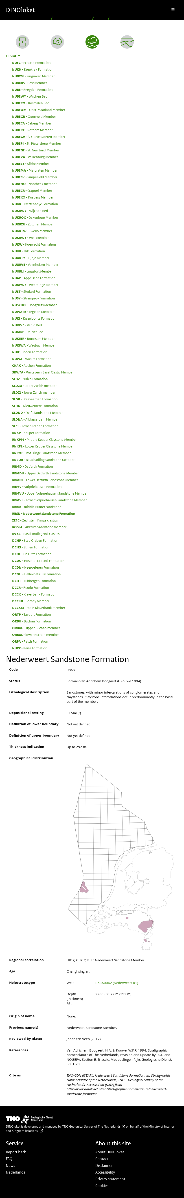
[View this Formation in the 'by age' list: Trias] (57, 42)
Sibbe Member (30, 163)
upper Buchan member (36, 628)
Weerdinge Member (35, 284)
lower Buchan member (35, 634)
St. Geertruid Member (35, 150)
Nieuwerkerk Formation (35, 406)
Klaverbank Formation (34, 594)
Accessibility (105, 1172)
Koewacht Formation (34, 244)
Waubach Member (34, 345)
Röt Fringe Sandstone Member (41, 453)
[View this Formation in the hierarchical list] (22, 42)
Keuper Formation (31, 432)
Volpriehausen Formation (37, 486)
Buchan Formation (31, 621)
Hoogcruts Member (34, 305)
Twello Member (32, 231)
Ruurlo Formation (30, 587)
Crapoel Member (32, 190)
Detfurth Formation (32, 466)
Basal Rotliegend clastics (35, 533)
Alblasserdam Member (35, 419)
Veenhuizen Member (35, 264)
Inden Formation (29, 352)
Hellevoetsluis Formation (36, 574)
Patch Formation (30, 641)
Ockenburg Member (35, 217)
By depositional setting (72, 18)
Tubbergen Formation (34, 580)
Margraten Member (34, 170)
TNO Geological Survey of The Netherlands (91, 1126)
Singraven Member (33, 76)
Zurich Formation (30, 379)
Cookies (101, 1185)
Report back (16, 1152)
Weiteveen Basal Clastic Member (43, 372)
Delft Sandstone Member (37, 412)
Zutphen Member (33, 224)
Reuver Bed (27, 332)
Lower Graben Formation (35, 426)
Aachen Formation (31, 365)
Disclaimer (104, 1165)
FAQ (9, 1158)
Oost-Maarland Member (38, 109)
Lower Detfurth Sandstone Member (45, 480)
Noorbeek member (34, 183)
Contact (101, 1158)
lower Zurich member (33, 392)
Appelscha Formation (33, 278)
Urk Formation (28, 251)
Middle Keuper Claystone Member (44, 439)
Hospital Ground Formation (38, 560)
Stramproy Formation (33, 298)
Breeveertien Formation (35, 399)
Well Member (30, 237)
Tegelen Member (33, 311)
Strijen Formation (30, 547)
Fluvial (101, 18)
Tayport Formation (31, 614)
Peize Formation (29, 648)
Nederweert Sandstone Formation (43, 513)
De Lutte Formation (32, 554)
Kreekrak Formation (32, 69)
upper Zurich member (34, 385)
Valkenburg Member (35, 157)
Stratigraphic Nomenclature (27, 18)
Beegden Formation (32, 89)
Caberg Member (31, 123)
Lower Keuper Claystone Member (43, 446)
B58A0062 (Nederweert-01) (116, 982)
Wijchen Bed (30, 96)
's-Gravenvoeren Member (38, 136)
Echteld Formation (31, 62)
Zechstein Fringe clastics (35, 520)
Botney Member (30, 601)
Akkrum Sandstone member (39, 527)
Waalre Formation (32, 358)
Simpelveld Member (34, 177)
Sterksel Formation (31, 291)
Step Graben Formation (35, 540)
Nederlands (15, 1172)
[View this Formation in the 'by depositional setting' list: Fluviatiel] (92, 42)
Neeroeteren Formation (35, 567)
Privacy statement (110, 1178)
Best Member (29, 83)
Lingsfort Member (32, 271)
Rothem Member (32, 130)
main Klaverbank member (38, 607)
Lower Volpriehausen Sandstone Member (49, 500)
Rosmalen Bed (30, 103)
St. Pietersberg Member (36, 143)
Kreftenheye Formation (35, 204)
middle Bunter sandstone (36, 506)
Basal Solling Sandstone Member (43, 459)
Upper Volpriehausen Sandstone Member (50, 493)
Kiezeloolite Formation (34, 318)
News (10, 1165)
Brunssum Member (33, 338)
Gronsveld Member (34, 116)
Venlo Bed (27, 325)
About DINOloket (109, 1152)
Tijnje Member (30, 257)
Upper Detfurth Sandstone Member (45, 473)
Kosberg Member (32, 197)
